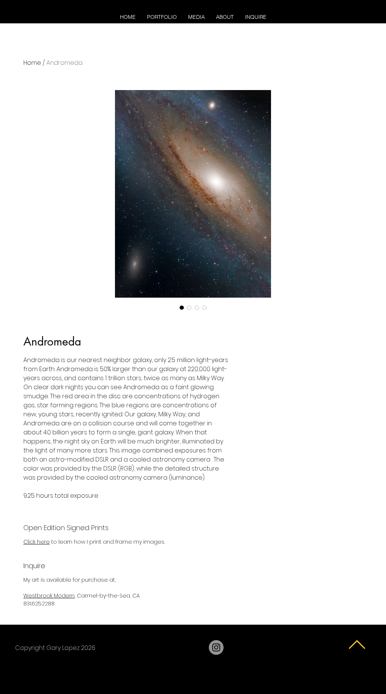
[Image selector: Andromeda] (181, 307)
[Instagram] (216, 647)
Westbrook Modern (49, 595)
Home (32, 62)
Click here (36, 542)
